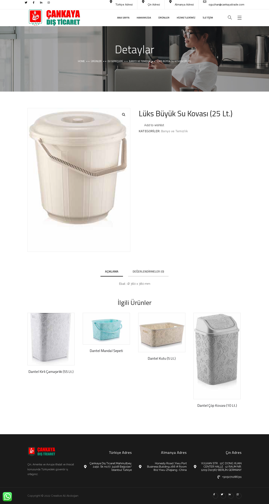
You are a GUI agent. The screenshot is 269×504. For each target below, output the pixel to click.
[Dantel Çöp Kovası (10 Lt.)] (217, 356)
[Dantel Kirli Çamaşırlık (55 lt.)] (51, 339)
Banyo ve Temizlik (139, 61)
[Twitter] (223, 496)
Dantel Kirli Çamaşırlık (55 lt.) (51, 371)
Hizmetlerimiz (186, 17)
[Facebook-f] (215, 496)
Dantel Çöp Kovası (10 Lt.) (217, 405)
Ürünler (163, 17)
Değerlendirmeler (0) (148, 271)
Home (81, 61)
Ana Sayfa (123, 17)
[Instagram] (239, 496)
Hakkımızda (144, 17)
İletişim (208, 17)
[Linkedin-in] (231, 496)
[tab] (111, 272)
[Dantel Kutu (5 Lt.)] (161, 332)
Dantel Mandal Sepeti (106, 350)
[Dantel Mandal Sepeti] (106, 328)
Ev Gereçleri (115, 61)
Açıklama (111, 271)
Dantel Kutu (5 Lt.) (162, 358)
